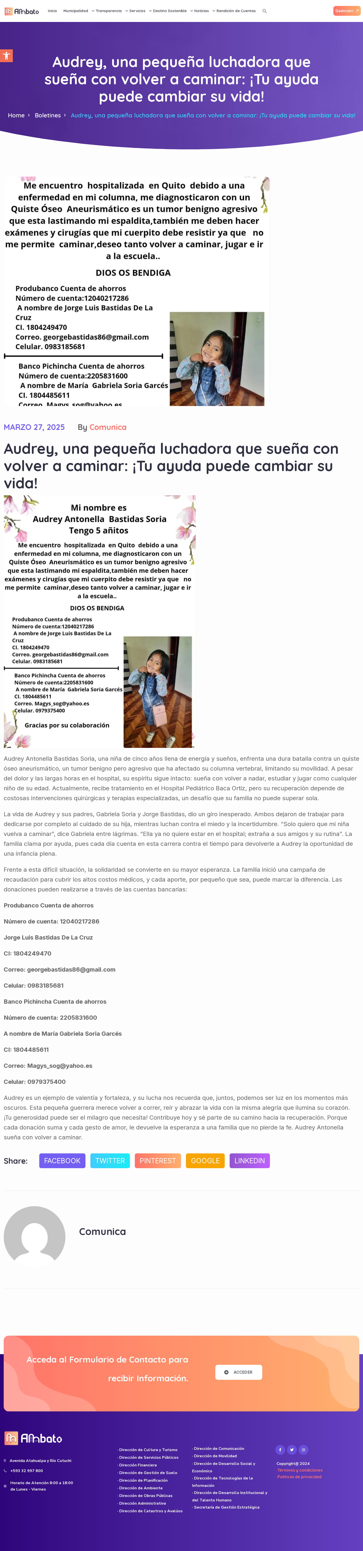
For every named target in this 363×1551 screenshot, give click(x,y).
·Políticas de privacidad (299, 1476)
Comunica (108, 427)
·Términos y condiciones (300, 1470)
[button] (6, 55)
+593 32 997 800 (26, 1471)
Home (16, 115)
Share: (16, 1161)
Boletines (48, 115)
